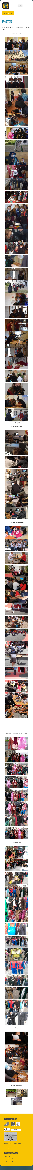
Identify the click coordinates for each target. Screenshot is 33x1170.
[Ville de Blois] (7, 1126)
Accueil (5, 13)
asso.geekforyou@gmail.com (11, 1161)
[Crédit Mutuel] (15, 1130)
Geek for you (7, 1148)
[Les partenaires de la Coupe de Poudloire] (11, 1141)
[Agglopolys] (18, 1126)
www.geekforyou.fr (8, 1158)
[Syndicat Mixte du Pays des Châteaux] (7, 1130)
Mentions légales (8, 1143)
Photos (11, 13)
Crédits (16, 1145)
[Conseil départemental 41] (13, 1126)
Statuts (11, 1145)
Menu (20, 5)
